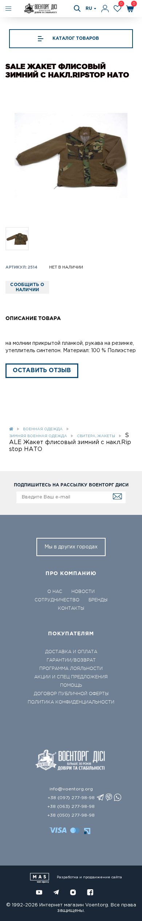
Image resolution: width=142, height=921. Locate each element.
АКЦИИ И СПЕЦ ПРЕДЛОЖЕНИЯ (71, 676)
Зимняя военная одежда (38, 436)
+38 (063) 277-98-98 (71, 807)
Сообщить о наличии (27, 287)
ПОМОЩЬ (71, 685)
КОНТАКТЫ (71, 608)
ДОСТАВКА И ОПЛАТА (71, 651)
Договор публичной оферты (71, 693)
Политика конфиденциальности (71, 702)
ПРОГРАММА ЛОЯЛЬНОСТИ (71, 668)
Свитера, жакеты (96, 436)
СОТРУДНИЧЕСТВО (57, 599)
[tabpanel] (71, 155)
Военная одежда (43, 429)
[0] (117, 8)
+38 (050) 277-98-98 (71, 815)
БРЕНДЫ (97, 599)
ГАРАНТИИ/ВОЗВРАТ (71, 660)
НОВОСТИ (83, 591)
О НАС (54, 591)
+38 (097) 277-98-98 (71, 798)
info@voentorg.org (71, 789)
